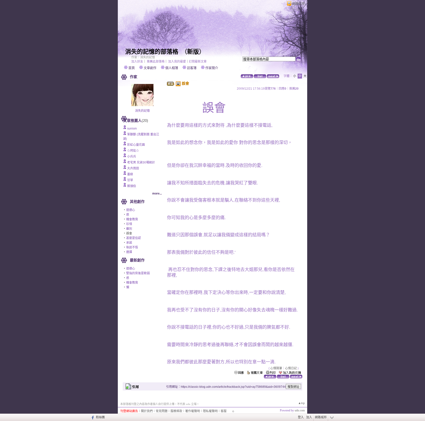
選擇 (129, 252)
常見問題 (161, 411)
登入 (301, 417)
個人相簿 (171, 68)
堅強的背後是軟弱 (138, 273)
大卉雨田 (133, 168)
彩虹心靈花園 (136, 144)
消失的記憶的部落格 (151, 52)
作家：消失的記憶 (143, 57)
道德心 (130, 210)
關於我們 (147, 411)
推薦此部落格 (156, 61)
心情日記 (291, 368)
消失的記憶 (142, 111)
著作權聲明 (192, 411)
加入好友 (137, 61)
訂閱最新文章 (198, 61)
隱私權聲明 (210, 411)
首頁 (131, 68)
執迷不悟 (132, 247)
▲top (301, 403)
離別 (129, 228)
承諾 (129, 242)
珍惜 (129, 224)
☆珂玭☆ (133, 150)
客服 (224, 411)
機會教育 (132, 219)
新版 (193, 52)
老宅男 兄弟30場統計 (141, 162)
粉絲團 (100, 417)
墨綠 (130, 174)
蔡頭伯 (131, 186)
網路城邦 (298, 3)
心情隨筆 (276, 368)
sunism (132, 128)
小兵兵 (131, 156)
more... (157, 193)
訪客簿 (192, 68)
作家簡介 (211, 68)
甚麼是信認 (133, 238)
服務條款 (176, 411)
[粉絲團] (92, 417)
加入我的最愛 (177, 61)
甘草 (130, 180)
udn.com (300, 410)
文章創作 (150, 68)
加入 (309, 417)
